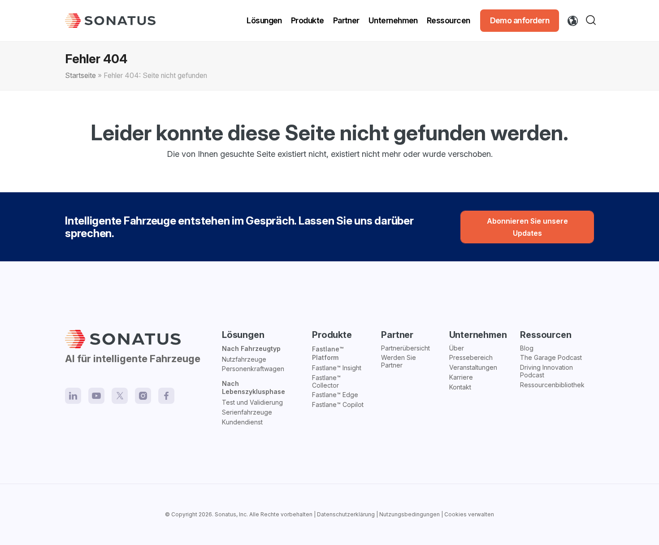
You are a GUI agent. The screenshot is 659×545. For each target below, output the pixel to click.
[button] (593, 20)
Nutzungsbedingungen (409, 514)
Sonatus (225, 514)
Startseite (80, 75)
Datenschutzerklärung (346, 514)
